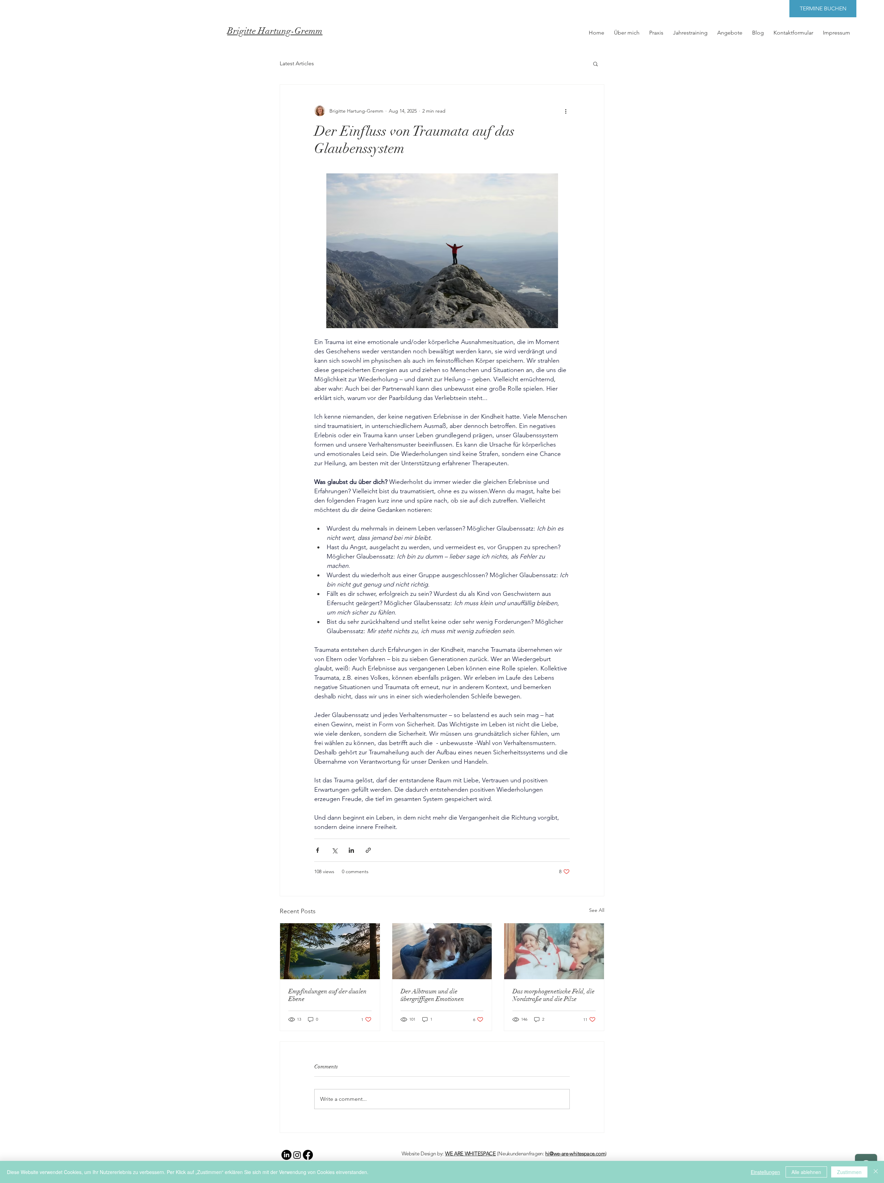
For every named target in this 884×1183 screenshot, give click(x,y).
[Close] (876, 1171)
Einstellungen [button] (765, 1171)
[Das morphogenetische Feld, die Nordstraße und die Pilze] (554, 951)
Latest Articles (297, 63)
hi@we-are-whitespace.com (575, 1153)
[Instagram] (297, 1155)
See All (596, 910)
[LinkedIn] (286, 1155)
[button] (595, 63)
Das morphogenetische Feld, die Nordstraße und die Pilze (553, 995)
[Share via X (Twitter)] (334, 850)
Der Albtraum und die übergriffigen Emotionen (432, 995)
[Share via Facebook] (317, 850)
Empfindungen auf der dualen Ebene (327, 995)
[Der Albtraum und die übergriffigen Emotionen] (442, 951)
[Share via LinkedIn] (351, 850)
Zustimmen (849, 1171)
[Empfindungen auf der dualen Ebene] (330, 951)
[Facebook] (308, 1155)
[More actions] (565, 111)
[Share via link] (368, 850)
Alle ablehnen (806, 1171)
